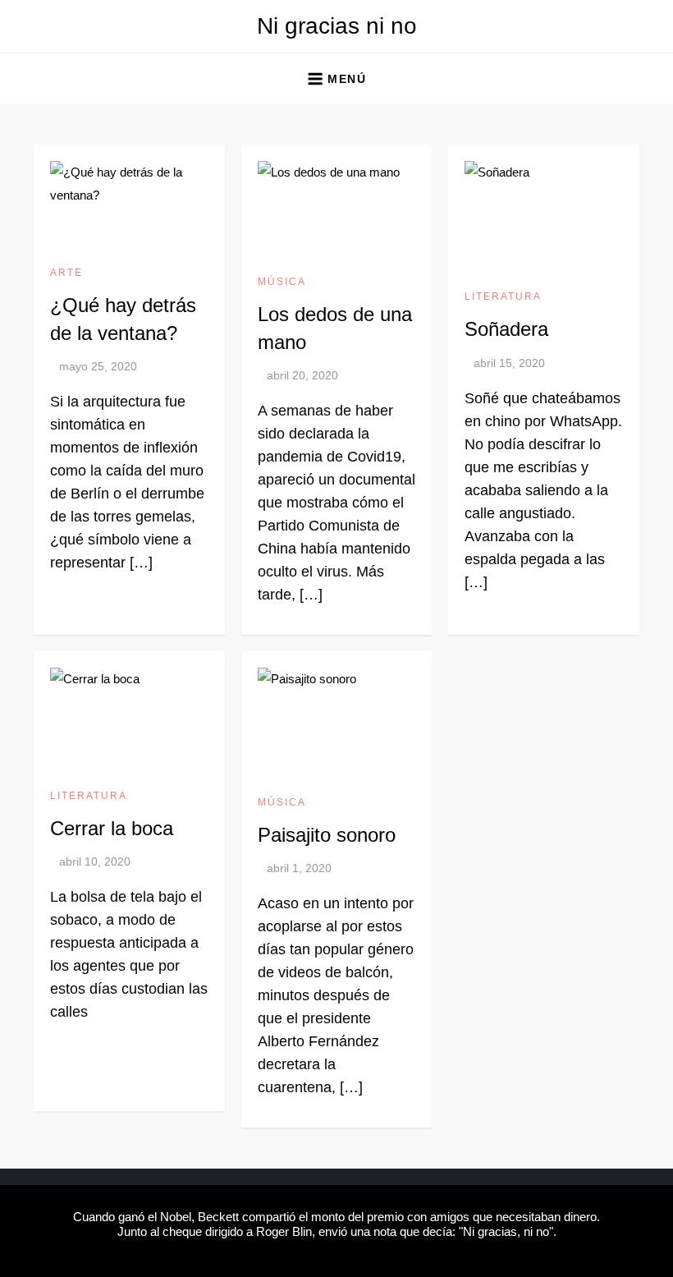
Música (282, 281)
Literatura (503, 296)
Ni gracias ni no (337, 26)
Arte (66, 272)
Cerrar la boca (111, 828)
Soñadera (506, 329)
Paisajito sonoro (327, 835)
